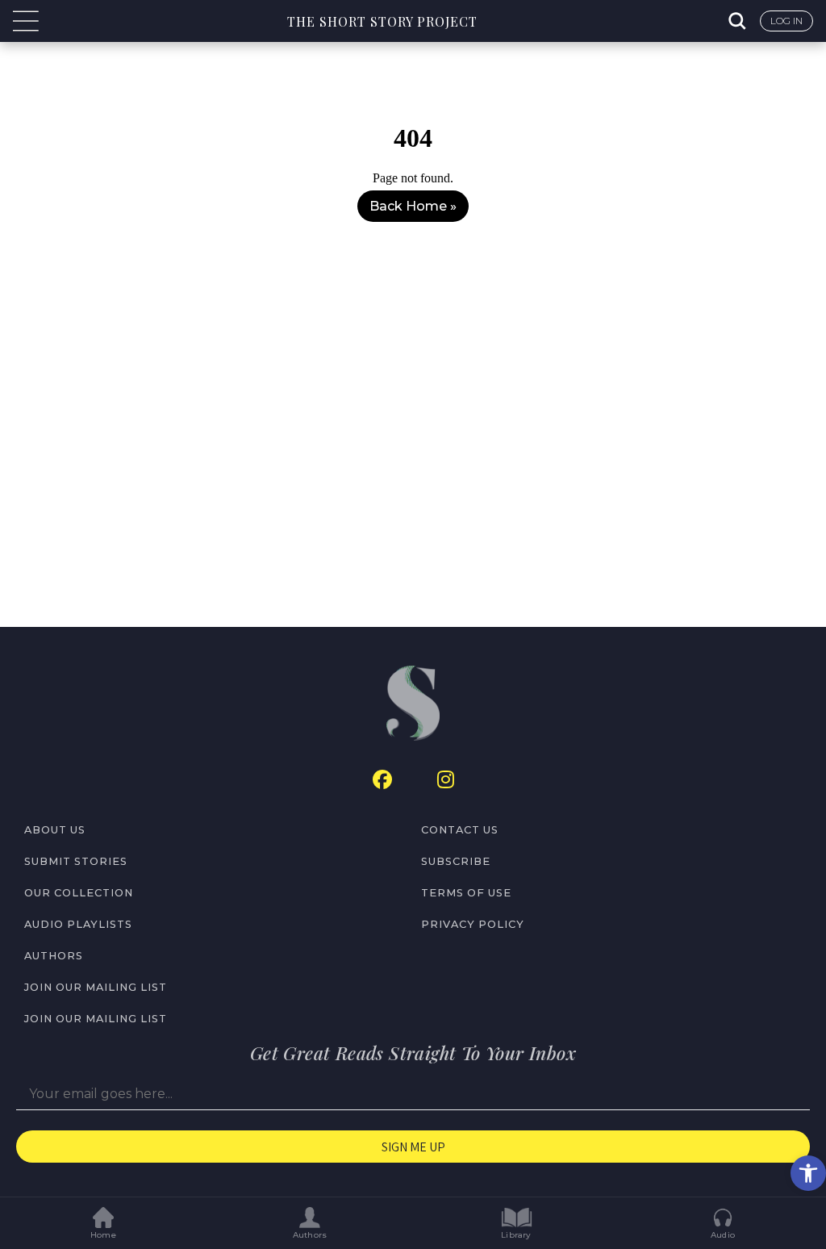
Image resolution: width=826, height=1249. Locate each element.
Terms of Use (466, 893)
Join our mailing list (95, 987)
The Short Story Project (382, 21)
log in (786, 21)
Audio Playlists (78, 924)
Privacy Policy (472, 924)
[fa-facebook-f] (382, 780)
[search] (739, 21)
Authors (53, 956)
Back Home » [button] (413, 206)
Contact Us (460, 830)
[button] (808, 1173)
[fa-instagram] (445, 780)
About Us (55, 830)
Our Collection (78, 893)
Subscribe (455, 861)
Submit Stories (75, 861)
